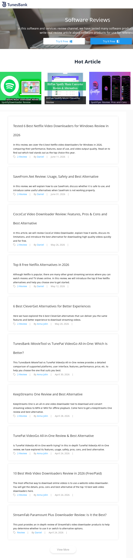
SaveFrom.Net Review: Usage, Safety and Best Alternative (55, 176)
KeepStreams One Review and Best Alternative (48, 394)
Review (21, 532)
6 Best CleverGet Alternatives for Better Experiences (52, 306)
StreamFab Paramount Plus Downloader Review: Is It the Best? (60, 515)
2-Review (22, 156)
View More (63, 549)
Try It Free (62, 41)
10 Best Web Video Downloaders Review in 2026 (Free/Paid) (57, 473)
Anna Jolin (42, 323)
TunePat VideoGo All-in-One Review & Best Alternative (53, 435)
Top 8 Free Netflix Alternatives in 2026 (41, 264)
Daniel (40, 156)
